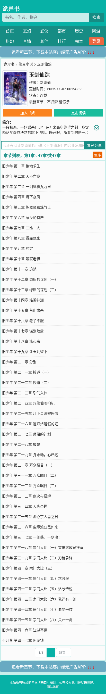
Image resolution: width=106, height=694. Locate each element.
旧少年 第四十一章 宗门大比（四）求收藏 (35, 578)
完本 (79, 41)
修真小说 (26, 64)
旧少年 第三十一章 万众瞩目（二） (30, 475)
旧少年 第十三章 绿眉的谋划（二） (30, 289)
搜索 (96, 17)
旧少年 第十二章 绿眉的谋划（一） (30, 279)
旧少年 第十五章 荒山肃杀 (23, 310)
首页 (10, 31)
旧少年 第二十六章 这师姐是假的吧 (30, 423)
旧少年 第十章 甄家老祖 (21, 258)
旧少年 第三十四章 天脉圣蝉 (24, 506)
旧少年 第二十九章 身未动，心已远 (30, 454)
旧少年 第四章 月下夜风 (21, 196)
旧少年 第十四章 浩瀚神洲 (23, 299)
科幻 (10, 41)
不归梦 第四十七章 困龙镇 (23, 640)
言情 (27, 41)
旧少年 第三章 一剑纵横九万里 (26, 186)
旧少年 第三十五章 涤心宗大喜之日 (30, 516)
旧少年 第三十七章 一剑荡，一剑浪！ (32, 537)
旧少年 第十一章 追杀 (19, 268)
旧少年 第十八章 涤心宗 (21, 341)
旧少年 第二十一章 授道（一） (26, 372)
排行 (62, 41)
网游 (96, 31)
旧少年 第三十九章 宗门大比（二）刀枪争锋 (37, 557)
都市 (62, 31)
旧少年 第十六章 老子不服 (23, 320)
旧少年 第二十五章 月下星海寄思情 (30, 413)
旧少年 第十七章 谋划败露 (23, 330)
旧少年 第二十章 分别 (19, 361)
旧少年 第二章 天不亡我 (21, 176)
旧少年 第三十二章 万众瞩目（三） (30, 485)
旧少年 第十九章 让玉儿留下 (24, 351)
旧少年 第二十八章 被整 (21, 444)
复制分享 (94, 145)
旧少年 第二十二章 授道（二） (26, 382)
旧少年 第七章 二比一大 (21, 227)
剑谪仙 (45, 82)
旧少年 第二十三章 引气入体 (24, 392)
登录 (96, 41)
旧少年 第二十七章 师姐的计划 (26, 433)
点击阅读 (78, 112)
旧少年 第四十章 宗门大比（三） (28, 568)
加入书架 (27, 112)
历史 (79, 31)
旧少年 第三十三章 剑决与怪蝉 (26, 495)
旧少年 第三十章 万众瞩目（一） (28, 464)
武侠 (44, 31)
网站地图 (53, 686)
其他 (44, 41)
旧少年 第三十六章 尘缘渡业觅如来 (30, 526)
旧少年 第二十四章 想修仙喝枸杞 (28, 403)
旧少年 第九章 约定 (17, 248)
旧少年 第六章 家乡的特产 (23, 217)
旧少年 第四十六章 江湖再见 (24, 629)
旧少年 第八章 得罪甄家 (21, 238)
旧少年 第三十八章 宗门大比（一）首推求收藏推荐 (42, 547)
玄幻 (27, 31)
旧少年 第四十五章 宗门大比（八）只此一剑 (37, 619)
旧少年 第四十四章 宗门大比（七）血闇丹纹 (37, 609)
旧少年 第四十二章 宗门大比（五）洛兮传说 (37, 588)
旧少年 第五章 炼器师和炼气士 (26, 207)
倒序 (97, 154)
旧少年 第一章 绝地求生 (21, 165)
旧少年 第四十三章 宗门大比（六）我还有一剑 (39, 598)
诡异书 (11, 8)
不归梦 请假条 (58, 101)
